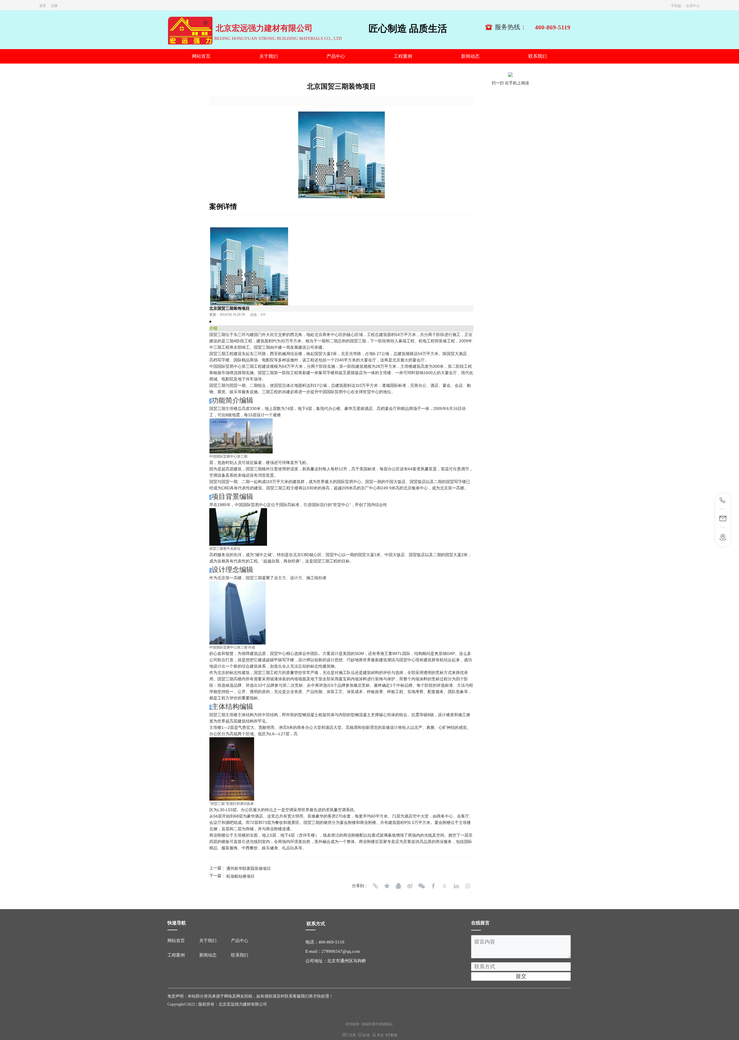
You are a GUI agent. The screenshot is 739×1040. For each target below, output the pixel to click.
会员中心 (693, 5)
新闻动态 (470, 56)
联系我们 (537, 56)
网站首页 (201, 56)
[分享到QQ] (398, 886)
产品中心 (335, 56)
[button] (341, 193)
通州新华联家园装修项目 (248, 868)
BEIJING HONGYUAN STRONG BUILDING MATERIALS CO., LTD (278, 38)
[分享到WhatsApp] (467, 886)
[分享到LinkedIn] (456, 886)
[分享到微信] (421, 886)
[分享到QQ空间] (386, 886)
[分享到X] (444, 886)
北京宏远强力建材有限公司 (264, 28)
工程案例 (403, 56)
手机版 (676, 5)
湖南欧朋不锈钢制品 (377, 1023)
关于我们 (268, 56)
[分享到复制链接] (375, 886)
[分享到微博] (410, 886)
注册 (54, 5)
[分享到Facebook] (433, 886)
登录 (42, 5)
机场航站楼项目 (240, 876)
